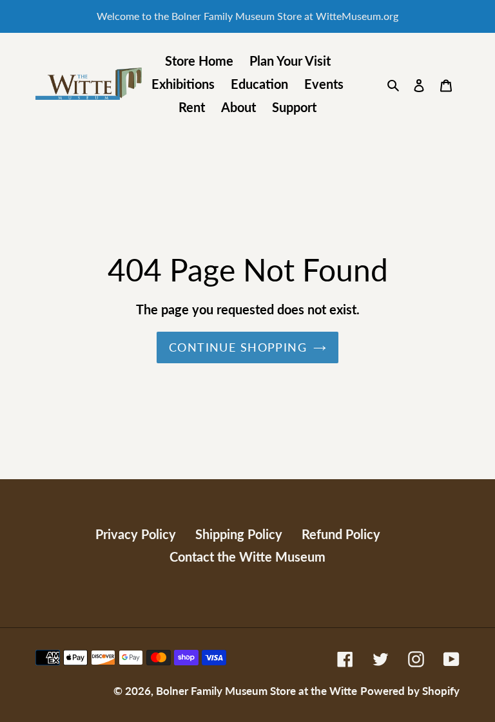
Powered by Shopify (410, 691)
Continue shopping (238, 347)
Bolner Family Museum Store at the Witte (256, 691)
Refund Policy (341, 534)
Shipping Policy (238, 534)
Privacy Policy (135, 534)
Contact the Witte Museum (247, 556)
